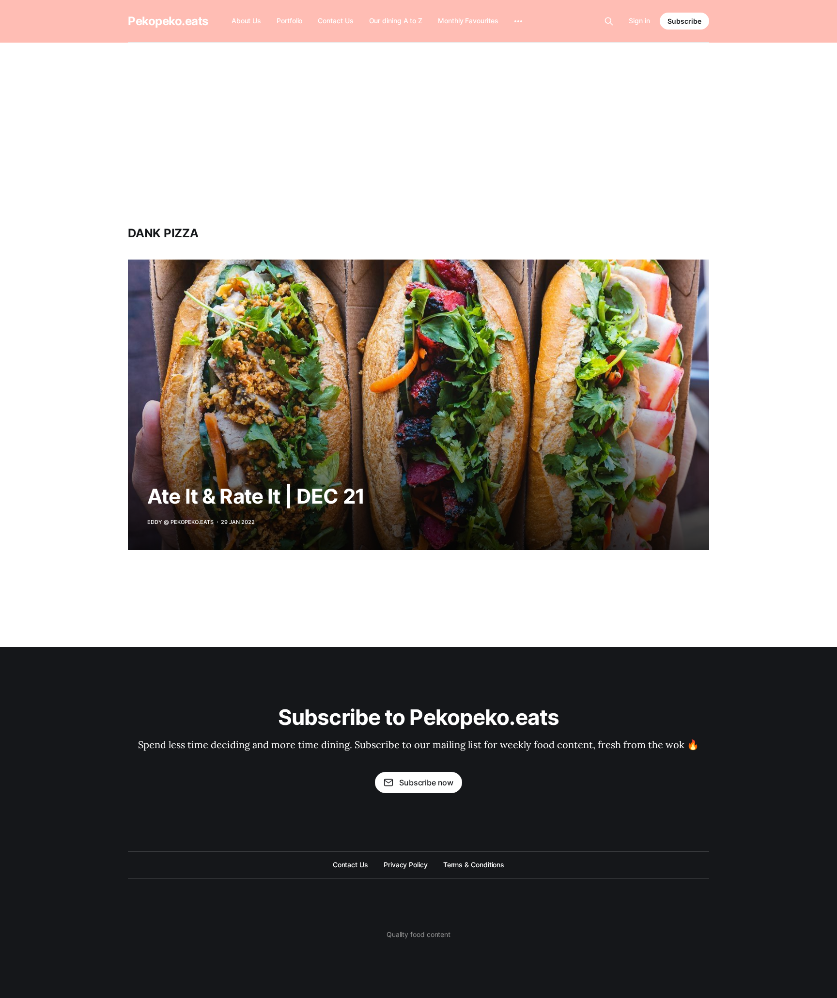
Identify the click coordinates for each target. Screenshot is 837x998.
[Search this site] (609, 21)
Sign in (639, 20)
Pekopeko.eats (168, 21)
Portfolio (289, 20)
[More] (518, 21)
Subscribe (684, 21)
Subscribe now (426, 782)
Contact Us (335, 20)
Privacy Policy (406, 864)
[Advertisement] (418, 115)
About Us (246, 20)
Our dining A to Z (396, 20)
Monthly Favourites (468, 20)
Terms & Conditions (474, 864)
